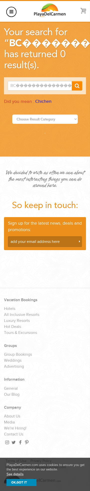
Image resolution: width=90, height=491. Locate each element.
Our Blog (12, 395)
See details (15, 474)
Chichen (43, 101)
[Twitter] (13, 442)
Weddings (13, 361)
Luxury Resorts (17, 321)
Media (9, 422)
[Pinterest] (26, 442)
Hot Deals (12, 327)
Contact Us (13, 434)
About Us (12, 416)
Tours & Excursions (20, 333)
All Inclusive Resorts (21, 315)
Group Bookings (18, 355)
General (11, 389)
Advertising (14, 367)
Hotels (9, 309)
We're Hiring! (15, 428)
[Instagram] (7, 442)
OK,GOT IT (19, 482)
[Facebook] (19, 442)
